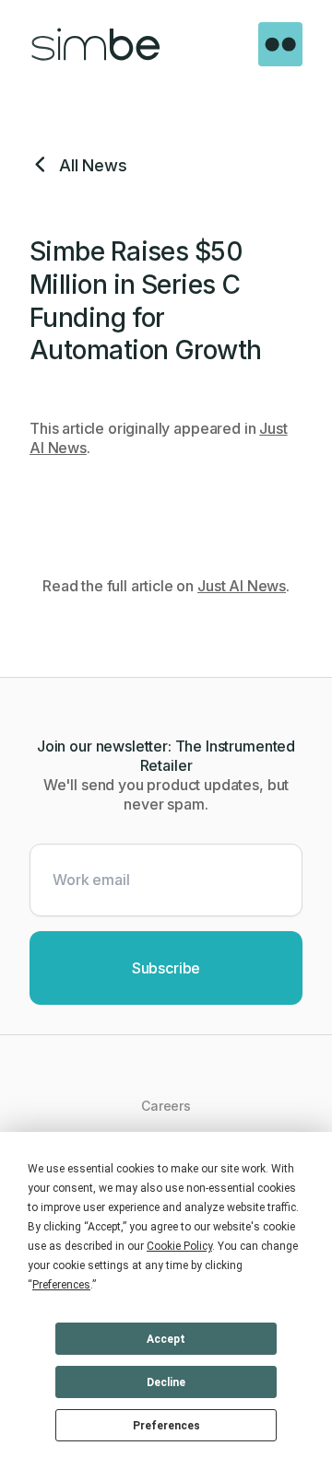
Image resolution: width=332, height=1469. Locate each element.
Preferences (166, 1425)
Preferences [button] (61, 1284)
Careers (166, 1105)
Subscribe (166, 968)
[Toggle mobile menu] (280, 44)
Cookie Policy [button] (179, 1246)
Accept (166, 1339)
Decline (166, 1382)
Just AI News (241, 586)
